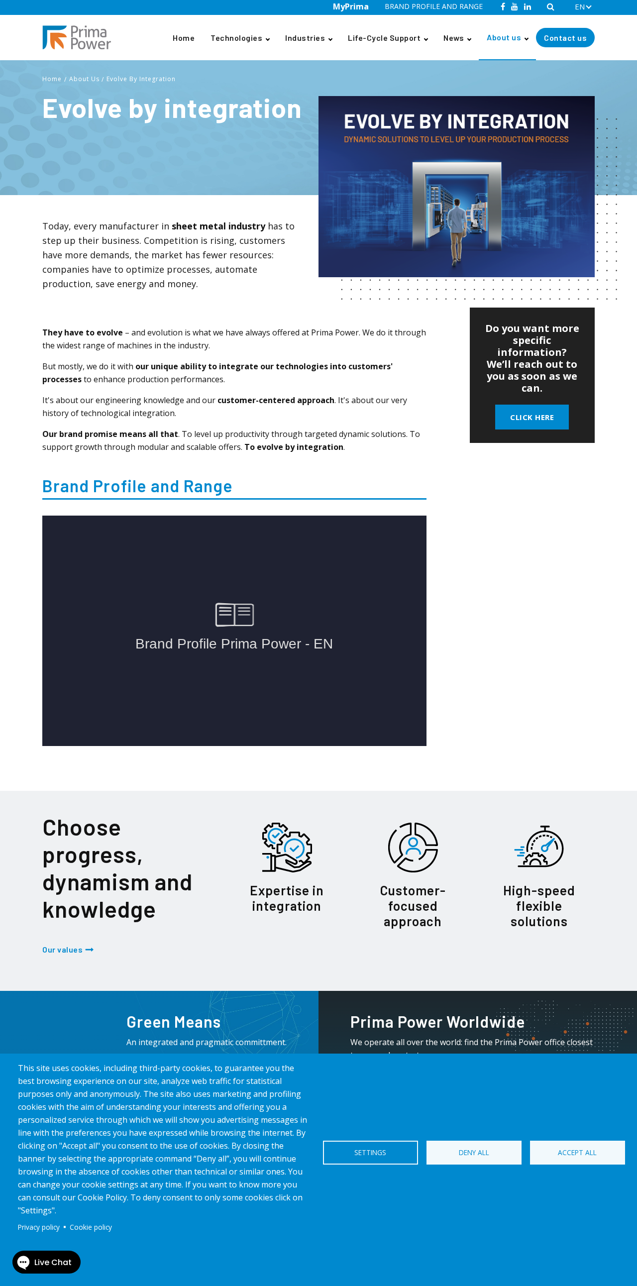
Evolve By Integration (141, 79)
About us (504, 37)
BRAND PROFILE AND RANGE (434, 6)
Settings (370, 1152)
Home (184, 37)
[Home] (80, 37)
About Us (84, 79)
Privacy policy (39, 1227)
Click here (532, 417)
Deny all (474, 1152)
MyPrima (351, 6)
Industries (305, 37)
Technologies (236, 37)
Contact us (565, 37)
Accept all (577, 1152)
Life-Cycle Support (384, 37)
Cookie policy (91, 1227)
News (453, 37)
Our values (62, 949)
